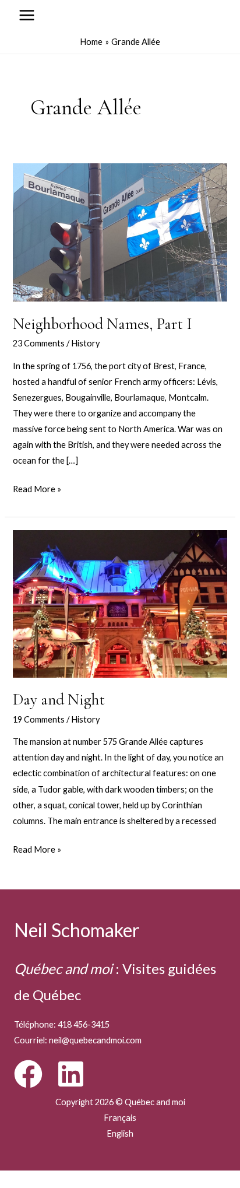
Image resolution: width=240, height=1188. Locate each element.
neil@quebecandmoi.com (95, 1040)
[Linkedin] (71, 1074)
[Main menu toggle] (27, 15)
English (120, 1133)
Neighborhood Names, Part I (102, 324)
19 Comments (39, 719)
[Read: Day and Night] (120, 603)
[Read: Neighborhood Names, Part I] (120, 231)
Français (120, 1118)
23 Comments (39, 343)
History (85, 343)
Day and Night (59, 699)
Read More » (37, 490)
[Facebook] (28, 1074)
